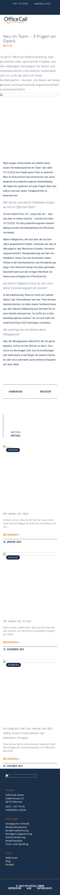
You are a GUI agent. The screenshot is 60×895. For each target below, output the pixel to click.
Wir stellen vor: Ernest (17, 621)
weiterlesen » (11, 535)
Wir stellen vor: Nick (15, 513)
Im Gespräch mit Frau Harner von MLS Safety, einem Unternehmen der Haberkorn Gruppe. (28, 733)
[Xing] (27, 11)
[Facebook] (22, 11)
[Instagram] (38, 11)
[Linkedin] (32, 11)
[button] (55, 21)
